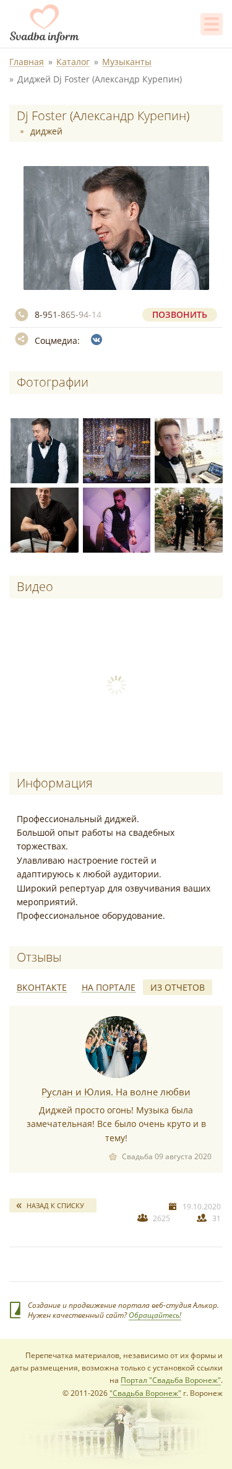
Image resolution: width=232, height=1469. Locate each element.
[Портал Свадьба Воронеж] (44, 23)
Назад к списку (55, 1205)
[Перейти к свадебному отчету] (116, 1047)
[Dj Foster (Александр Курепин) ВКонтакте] (96, 339)
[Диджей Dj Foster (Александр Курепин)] (42, 448)
